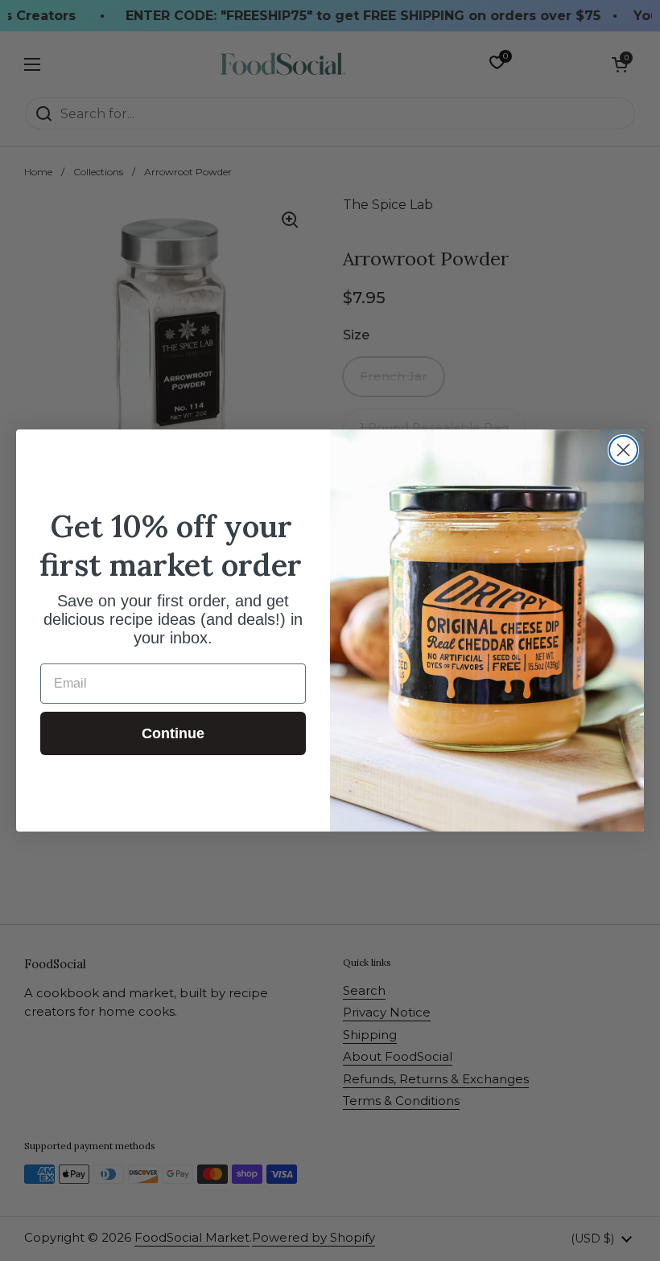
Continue (173, 733)
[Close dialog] (623, 450)
